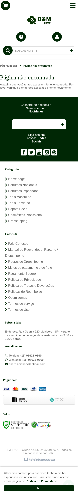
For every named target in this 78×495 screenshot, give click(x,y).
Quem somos (17, 297)
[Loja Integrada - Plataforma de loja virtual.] (39, 460)
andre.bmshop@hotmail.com (27, 364)
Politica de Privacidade (24, 279)
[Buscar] (71, 51)
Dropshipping (17, 221)
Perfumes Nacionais (22, 185)
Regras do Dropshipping (25, 261)
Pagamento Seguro (22, 273)
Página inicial (8, 65)
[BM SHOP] (39, 14)
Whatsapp (26, 359)
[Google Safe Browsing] (41, 424)
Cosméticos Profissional (25, 215)
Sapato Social (18, 209)
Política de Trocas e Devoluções (31, 285)
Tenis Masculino (19, 197)
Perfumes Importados (23, 191)
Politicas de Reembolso (25, 291)
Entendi (39, 488)
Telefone (25, 355)
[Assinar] (62, 124)
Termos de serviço (21, 303)
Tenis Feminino (19, 203)
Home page (16, 179)
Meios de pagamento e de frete (30, 267)
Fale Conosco (18, 243)
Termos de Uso (19, 309)
